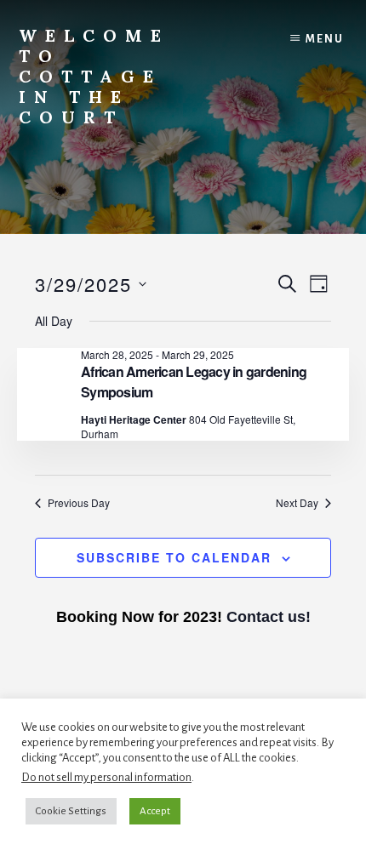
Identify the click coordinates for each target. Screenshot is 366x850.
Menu (325, 39)
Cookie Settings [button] (71, 811)
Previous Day (79, 503)
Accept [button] (155, 811)
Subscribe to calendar (174, 557)
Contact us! (268, 616)
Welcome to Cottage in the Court (94, 76)
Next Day (297, 503)
